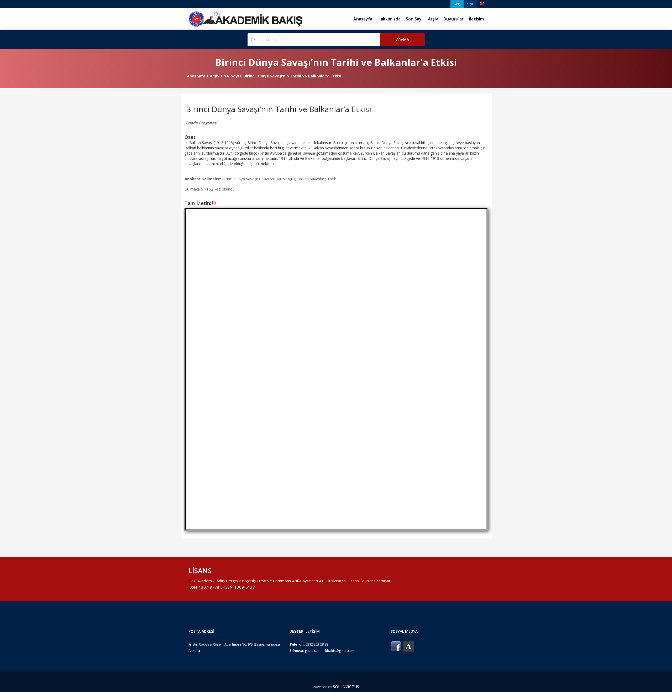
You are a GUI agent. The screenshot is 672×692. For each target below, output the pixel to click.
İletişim (476, 19)
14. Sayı (231, 75)
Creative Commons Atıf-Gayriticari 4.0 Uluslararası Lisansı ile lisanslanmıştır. (324, 580)
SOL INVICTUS (346, 686)
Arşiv (433, 19)
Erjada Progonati (201, 122)
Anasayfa (362, 19)
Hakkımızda (389, 19)
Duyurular (453, 19)
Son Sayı (414, 19)
